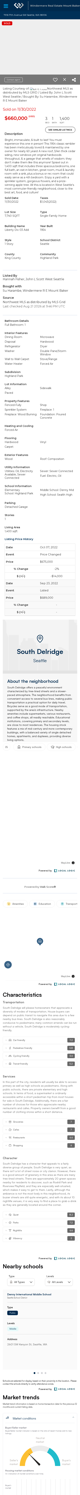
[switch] (55, 80)
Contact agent (13, 79)
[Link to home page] (18, 5)
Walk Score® (48, 886)
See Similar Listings (60, 130)
